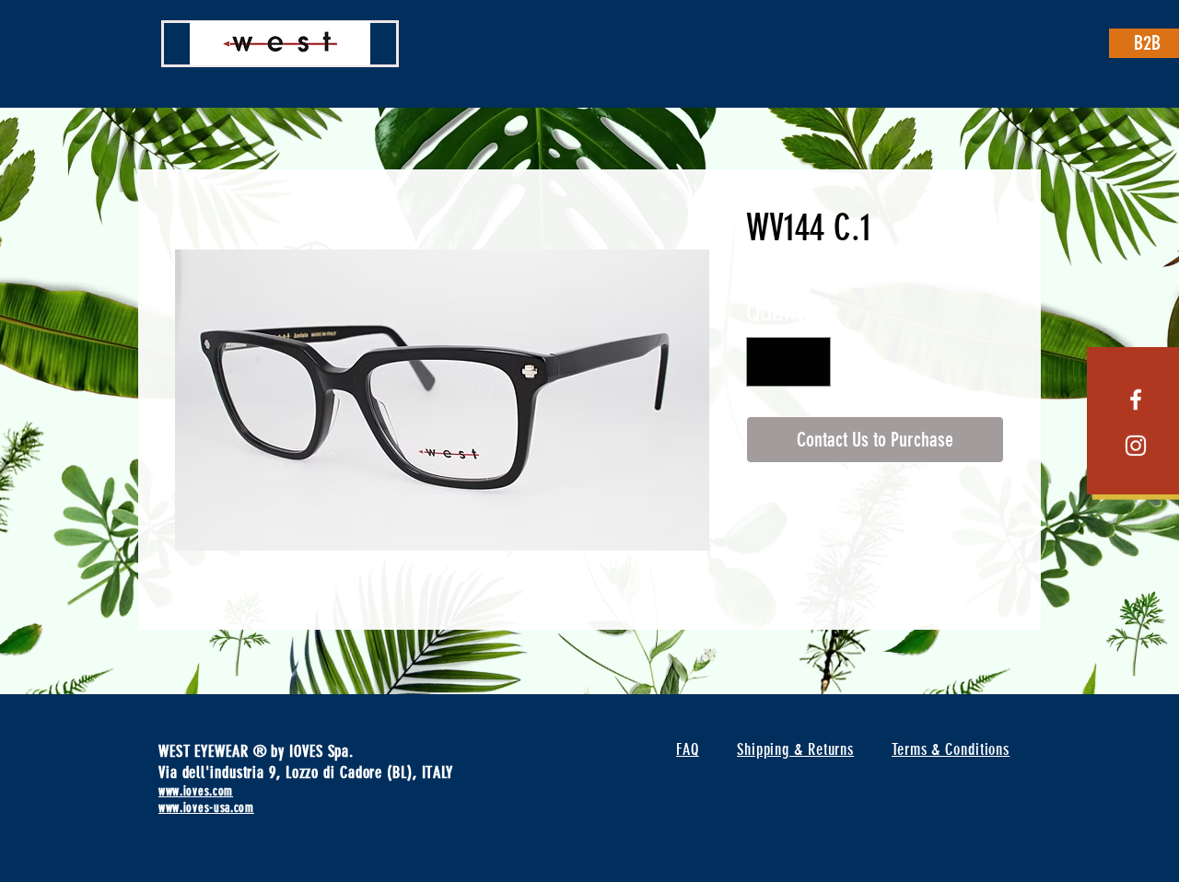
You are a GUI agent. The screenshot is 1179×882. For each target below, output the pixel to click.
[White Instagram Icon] (1136, 445)
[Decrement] (768, 362)
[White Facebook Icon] (1136, 399)
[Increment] (809, 362)
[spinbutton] (789, 362)
